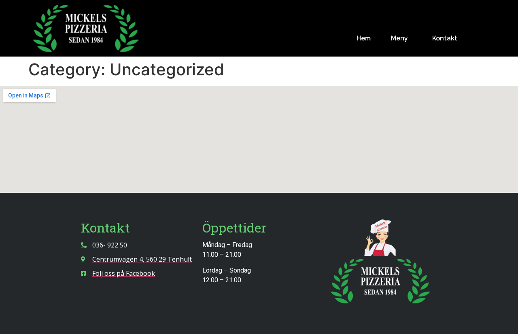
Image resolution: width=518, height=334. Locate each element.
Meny (399, 38)
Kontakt (444, 38)
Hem (364, 38)
